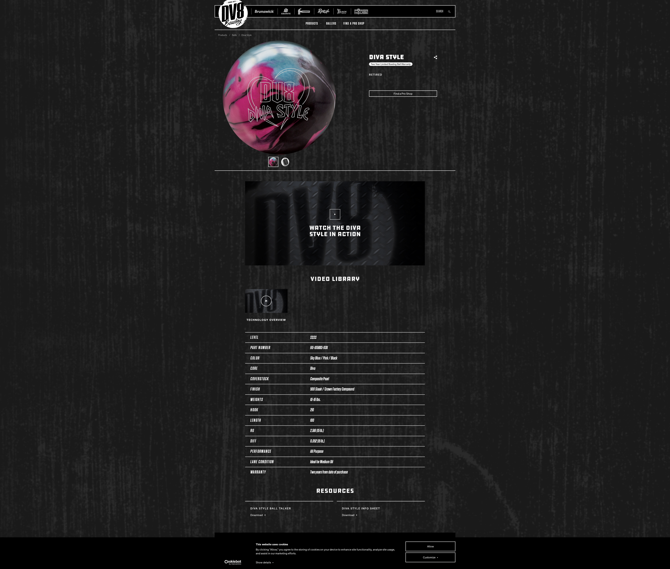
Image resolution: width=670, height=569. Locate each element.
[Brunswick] (264, 11)
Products (312, 23)
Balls (234, 35)
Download (256, 515)
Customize (429, 557)
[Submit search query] (449, 11)
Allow (430, 546)
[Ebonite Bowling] (286, 11)
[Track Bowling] (342, 11)
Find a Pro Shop (353, 23)
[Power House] (361, 11)
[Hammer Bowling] (304, 11)
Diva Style (246, 35)
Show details (263, 562)
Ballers (331, 23)
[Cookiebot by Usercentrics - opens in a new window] (233, 562)
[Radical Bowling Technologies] (324, 11)
